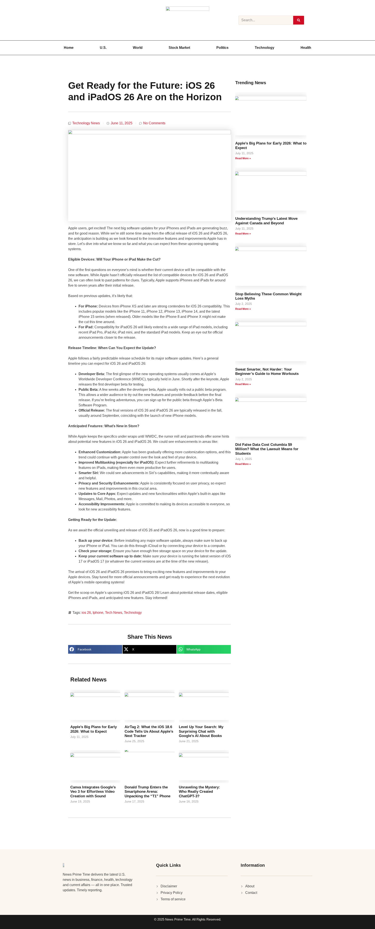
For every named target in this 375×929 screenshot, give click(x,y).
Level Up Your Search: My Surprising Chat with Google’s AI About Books (201, 731)
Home (69, 47)
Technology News (86, 123)
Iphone (98, 612)
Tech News (113, 612)
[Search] (298, 20)
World (138, 47)
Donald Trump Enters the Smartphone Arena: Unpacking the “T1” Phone (147, 791)
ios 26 (86, 612)
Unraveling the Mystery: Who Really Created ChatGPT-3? (199, 791)
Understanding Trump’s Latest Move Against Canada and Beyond (266, 221)
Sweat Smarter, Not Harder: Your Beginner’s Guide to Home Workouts (267, 371)
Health (306, 47)
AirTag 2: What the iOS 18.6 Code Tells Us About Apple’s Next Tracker (149, 731)
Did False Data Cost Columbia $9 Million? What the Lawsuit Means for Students (266, 449)
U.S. (103, 47)
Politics (222, 47)
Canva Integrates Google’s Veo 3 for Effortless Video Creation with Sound (93, 791)
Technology (264, 47)
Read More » (243, 158)
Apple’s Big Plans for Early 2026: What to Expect (93, 729)
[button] (95, 649)
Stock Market (179, 47)
